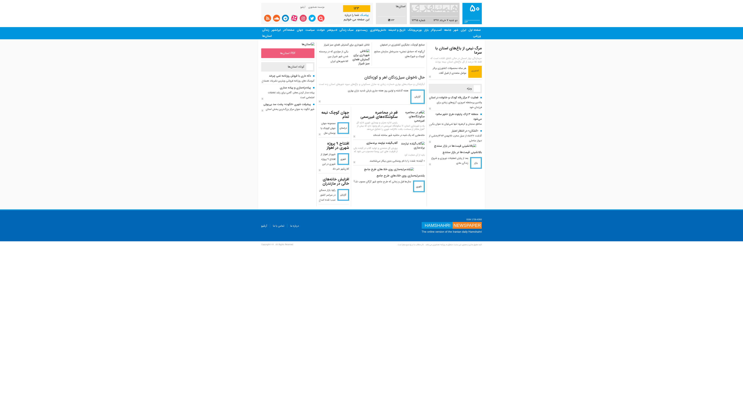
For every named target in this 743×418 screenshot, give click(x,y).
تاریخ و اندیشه (396, 30)
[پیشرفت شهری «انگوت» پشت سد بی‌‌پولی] (262, 110)
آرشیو (302, 7)
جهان (300, 30)
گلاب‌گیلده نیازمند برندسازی (382, 143)
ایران (463, 30)
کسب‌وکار (436, 30)
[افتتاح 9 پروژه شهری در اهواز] (319, 170)
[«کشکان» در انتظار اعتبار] (430, 142)
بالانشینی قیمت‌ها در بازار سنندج (462, 152)
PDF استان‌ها (288, 53)
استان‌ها (267, 36)
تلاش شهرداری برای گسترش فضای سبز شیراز (347, 45)
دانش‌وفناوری (378, 30)
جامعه (447, 30)
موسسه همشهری (316, 7)
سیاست (310, 30)
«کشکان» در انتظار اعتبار (465, 131)
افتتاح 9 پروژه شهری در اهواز (338, 145)
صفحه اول (474, 30)
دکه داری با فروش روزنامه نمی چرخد (290, 76)
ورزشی (477, 36)
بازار (426, 30)
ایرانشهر (276, 30)
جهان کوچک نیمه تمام (335, 115)
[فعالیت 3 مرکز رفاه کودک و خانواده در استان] (430, 108)
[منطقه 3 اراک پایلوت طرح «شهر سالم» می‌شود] (430, 125)
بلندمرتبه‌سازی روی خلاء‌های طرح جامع (401, 175)
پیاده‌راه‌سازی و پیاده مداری (295, 88)
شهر (456, 30)
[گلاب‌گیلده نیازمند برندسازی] (412, 145)
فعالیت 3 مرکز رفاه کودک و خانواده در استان (453, 97)
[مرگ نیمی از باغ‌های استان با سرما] (430, 76)
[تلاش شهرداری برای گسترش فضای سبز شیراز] (360, 57)
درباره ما (294, 226)
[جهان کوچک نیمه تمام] (319, 134)
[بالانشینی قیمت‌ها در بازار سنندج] (455, 146)
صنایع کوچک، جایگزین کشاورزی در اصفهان (402, 45)
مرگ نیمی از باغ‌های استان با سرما (458, 50)
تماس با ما (278, 226)
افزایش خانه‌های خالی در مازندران (336, 181)
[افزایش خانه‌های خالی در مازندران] (319, 201)
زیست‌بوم (361, 30)
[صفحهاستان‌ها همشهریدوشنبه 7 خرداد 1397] (308, 44)
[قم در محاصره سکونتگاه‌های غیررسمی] (412, 116)
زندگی (265, 30)
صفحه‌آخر (288, 30)
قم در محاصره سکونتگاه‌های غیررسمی (379, 115)
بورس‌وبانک (415, 30)
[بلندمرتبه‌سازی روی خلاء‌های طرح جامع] (389, 169)
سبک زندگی (346, 30)
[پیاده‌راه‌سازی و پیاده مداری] (262, 99)
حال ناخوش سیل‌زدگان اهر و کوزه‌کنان (394, 77)
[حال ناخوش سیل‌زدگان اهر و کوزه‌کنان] (319, 101)
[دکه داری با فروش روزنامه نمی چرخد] (262, 82)
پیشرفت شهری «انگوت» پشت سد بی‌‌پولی (287, 104)
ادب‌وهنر (332, 30)
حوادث (321, 30)
